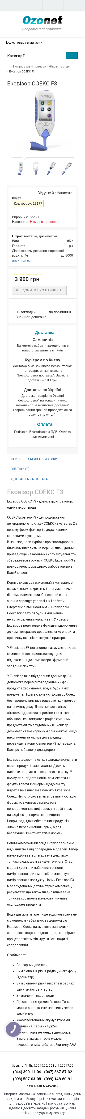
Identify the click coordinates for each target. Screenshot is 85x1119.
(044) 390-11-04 (27, 1072)
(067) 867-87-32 (58, 1072)
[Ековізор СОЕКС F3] (20, 168)
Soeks (34, 217)
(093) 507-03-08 (27, 1079)
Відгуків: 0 (45, 193)
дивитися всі (21, 260)
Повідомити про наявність (39, 290)
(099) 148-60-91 (58, 1079)
